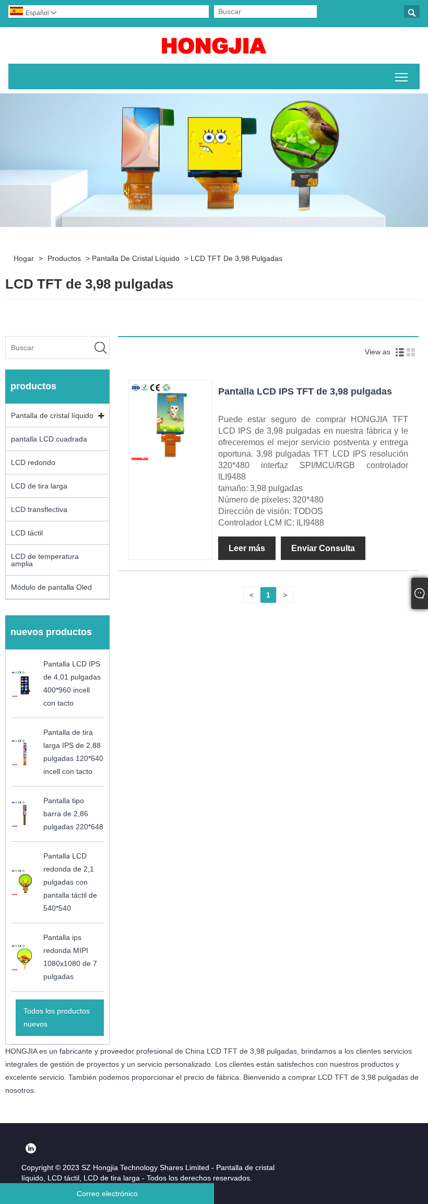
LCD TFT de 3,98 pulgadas (236, 258)
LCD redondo (33, 462)
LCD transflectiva (39, 509)
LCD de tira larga (39, 486)
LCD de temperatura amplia (45, 560)
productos (64, 258)
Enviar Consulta (323, 548)
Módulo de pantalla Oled (51, 587)
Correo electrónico (107, 1193)
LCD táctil (27, 533)
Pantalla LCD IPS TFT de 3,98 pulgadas (305, 391)
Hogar (24, 258)
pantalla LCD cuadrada (49, 439)
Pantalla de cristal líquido (136, 258)
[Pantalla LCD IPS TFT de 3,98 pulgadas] (170, 461)
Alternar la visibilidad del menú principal (401, 76)
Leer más (247, 548)
